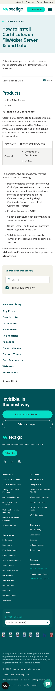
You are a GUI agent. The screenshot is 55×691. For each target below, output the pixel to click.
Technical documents (11, 560)
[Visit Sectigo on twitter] (5, 461)
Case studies (8, 565)
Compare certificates (12, 484)
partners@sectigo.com (40, 578)
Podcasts (8, 341)
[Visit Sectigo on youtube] (19, 461)
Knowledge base (9, 550)
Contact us (35, 550)
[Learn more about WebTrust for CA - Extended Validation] (17, 635)
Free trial (48, 2)
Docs (39, 2)
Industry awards (37, 545)
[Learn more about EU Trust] (44, 635)
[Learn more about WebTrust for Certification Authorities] (10, 635)
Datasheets (9, 323)
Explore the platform (27, 414)
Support (30, 2)
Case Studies (10, 317)
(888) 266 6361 (15, 616)
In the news (7, 540)
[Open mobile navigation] (50, 9)
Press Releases (11, 348)
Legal (34, 685)
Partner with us (36, 479)
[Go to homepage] (13, 9)
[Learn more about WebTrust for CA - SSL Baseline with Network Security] (30, 635)
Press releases (9, 555)
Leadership (35, 535)
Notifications (10, 335)
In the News (9, 329)
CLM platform (36, 484)
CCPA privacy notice (41, 680)
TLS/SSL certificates (11, 479)
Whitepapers (10, 372)
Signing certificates (10, 497)
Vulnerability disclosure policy (15, 680)
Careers (33, 540)
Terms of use (8, 675)
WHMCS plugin (36, 515)
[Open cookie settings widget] (5, 685)
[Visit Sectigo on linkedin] (12, 461)
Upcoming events (10, 570)
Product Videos (12, 354)
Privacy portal (23, 685)
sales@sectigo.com (39, 569)
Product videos (9, 595)
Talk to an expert (27, 424)
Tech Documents (12, 360)
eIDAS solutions (9, 525)
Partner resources (38, 502)
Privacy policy (22, 675)
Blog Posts (8, 311)
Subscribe (10, 453)
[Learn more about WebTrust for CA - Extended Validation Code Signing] (24, 635)
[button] (47, 683)
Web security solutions (40, 497)
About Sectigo (36, 530)
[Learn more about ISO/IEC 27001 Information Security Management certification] (51, 635)
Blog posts (7, 545)
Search (19, 2)
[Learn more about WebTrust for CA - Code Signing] (37, 635)
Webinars (8, 366)
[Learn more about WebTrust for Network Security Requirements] (3, 635)
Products (7, 474)
